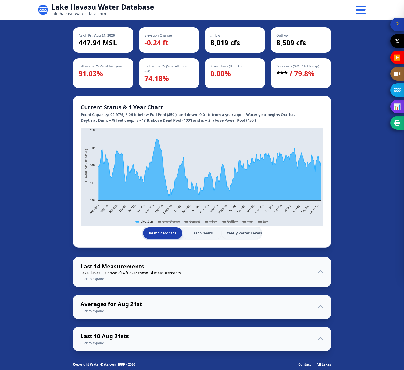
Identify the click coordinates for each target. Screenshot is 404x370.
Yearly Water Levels (244, 233)
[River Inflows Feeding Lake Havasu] (397, 90)
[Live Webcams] (397, 74)
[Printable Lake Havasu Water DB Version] (397, 123)
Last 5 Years (202, 233)
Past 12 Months (163, 233)
